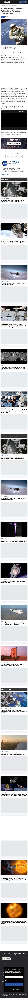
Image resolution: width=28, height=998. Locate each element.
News (3, 17)
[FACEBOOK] (13, 162)
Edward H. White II (19, 57)
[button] (25, 2)
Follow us (16, 52)
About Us (3, 964)
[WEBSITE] (18, 162)
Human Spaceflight (14, 5)
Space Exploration (4, 5)
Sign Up (14, 984)
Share (4, 52)
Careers (3, 986)
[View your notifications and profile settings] (23, 2)
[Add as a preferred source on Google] (6, 958)
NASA (8, 16)
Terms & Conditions (10, 989)
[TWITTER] (15, 162)
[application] (14, 120)
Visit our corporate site (19, 954)
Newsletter (24, 52)
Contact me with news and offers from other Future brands (13, 980)
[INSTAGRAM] (16, 162)
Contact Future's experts (7, 966)
